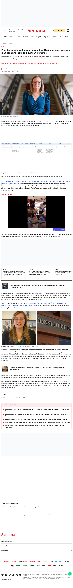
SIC (24, 398)
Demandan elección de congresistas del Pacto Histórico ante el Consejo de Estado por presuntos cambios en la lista (39, 273)
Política (10, 43)
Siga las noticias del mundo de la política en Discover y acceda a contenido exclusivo (30, 63)
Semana (3, 43)
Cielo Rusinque (6, 398)
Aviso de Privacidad (8, 579)
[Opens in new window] (6, 575)
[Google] (2, 575)
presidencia (17, 398)
